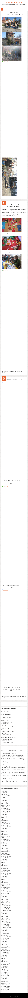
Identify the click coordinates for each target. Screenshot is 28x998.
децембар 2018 (5, 905)
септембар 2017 (5, 927)
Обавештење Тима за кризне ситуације (10, 767)
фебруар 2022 (4, 851)
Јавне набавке (4, 717)
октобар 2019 (4, 890)
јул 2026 (3, 791)
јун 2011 (3, 991)
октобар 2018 (4, 909)
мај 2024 (3, 817)
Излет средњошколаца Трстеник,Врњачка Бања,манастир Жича (15, 12)
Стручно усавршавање (15, 380)
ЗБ (17, 996)
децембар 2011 (5, 986)
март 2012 (3, 981)
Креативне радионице (7, 372)
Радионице (11, 371)
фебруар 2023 (4, 836)
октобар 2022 (4, 842)
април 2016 (4, 944)
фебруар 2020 (4, 884)
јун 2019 (3, 896)
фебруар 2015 (4, 963)
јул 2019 (3, 895)
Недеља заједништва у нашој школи (10, 780)
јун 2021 (3, 861)
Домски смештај (5, 712)
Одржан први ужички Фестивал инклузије (11, 769)
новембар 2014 (5, 966)
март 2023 (3, 834)
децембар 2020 (5, 868)
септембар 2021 (5, 856)
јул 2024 (3, 814)
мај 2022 (3, 847)
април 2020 (4, 881)
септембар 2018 (5, 910)
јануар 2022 (4, 853)
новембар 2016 (5, 933)
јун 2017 (3, 930)
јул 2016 (3, 939)
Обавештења (4, 723)
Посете (3, 725)
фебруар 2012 (4, 983)
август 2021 (4, 857)
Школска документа (6, 742)
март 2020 (3, 882)
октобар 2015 (4, 953)
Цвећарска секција (5, 740)
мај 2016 (3, 943)
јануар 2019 (4, 904)
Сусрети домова (5, 734)
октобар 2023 (4, 825)
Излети (10, 196)
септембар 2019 (5, 891)
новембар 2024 (5, 809)
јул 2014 (3, 967)
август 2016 (4, 938)
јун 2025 (3, 802)
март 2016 (3, 946)
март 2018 (3, 918)
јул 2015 (3, 955)
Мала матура (4, 766)
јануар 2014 (4, 974)
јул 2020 (3, 876)
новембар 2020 (5, 870)
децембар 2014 (5, 964)
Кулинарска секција (6, 719)
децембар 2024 (5, 808)
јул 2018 (3, 912)
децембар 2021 (5, 854)
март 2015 (3, 961)
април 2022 (4, 848)
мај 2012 (3, 980)
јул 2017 (3, 929)
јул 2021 (3, 859)
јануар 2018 (4, 921)
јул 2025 (3, 800)
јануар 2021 (4, 867)
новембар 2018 (5, 907)
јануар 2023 (4, 837)
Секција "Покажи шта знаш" (8, 731)
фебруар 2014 (4, 972)
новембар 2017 (5, 924)
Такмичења (4, 736)
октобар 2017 (4, 926)
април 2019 (4, 899)
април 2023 (4, 833)
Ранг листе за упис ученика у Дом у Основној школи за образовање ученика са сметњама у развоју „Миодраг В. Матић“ (13, 752)
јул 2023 (3, 828)
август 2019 (4, 893)
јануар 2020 (4, 885)
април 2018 (4, 916)
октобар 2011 (4, 987)
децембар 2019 (5, 887)
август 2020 (4, 874)
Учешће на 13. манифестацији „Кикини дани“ (11, 763)
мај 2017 (3, 932)
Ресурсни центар (5, 730)
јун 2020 (3, 878)
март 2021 (3, 865)
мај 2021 (3, 862)
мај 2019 (3, 898)
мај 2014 (3, 969)
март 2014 (3, 970)
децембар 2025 (5, 796)
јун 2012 (3, 978)
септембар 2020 (5, 873)
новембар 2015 (5, 952)
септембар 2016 (5, 936)
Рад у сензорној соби (6, 726)
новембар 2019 (5, 888)
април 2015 (4, 960)
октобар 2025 (4, 797)
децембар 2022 (5, 839)
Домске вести (4, 711)
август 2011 (4, 989)
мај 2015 (3, 958)
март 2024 (3, 820)
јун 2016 (3, 941)
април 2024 (4, 819)
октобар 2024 (4, 811)
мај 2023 (3, 831)
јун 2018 (3, 913)
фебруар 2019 (4, 902)
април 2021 (4, 864)
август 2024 (4, 813)
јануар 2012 (4, 984)
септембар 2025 (5, 799)
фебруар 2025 (4, 805)
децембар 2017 (5, 922)
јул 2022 (3, 843)
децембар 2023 (5, 823)
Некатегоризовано (5, 722)
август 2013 (4, 975)
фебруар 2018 (4, 919)
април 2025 (4, 803)
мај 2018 (3, 915)
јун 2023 (3, 830)
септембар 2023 (5, 826)
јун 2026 (3, 792)
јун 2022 (3, 845)
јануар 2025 (4, 806)
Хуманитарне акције (6, 739)
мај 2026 (3, 794)
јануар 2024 (4, 822)
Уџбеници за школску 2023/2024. (9, 737)
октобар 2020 (4, 871)
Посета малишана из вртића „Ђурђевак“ (10, 781)
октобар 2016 (4, 935)
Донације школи (5, 714)
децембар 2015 (5, 950)
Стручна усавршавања (14, 696)
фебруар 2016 (4, 947)
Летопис (3, 720)
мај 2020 (3, 879)
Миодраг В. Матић (14, 2)
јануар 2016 (4, 949)
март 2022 (3, 850)
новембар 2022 (5, 840)
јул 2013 (3, 977)
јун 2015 (3, 956)
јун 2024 (3, 816)
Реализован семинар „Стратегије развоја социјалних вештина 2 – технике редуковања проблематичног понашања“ (13, 777)
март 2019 (3, 901)
